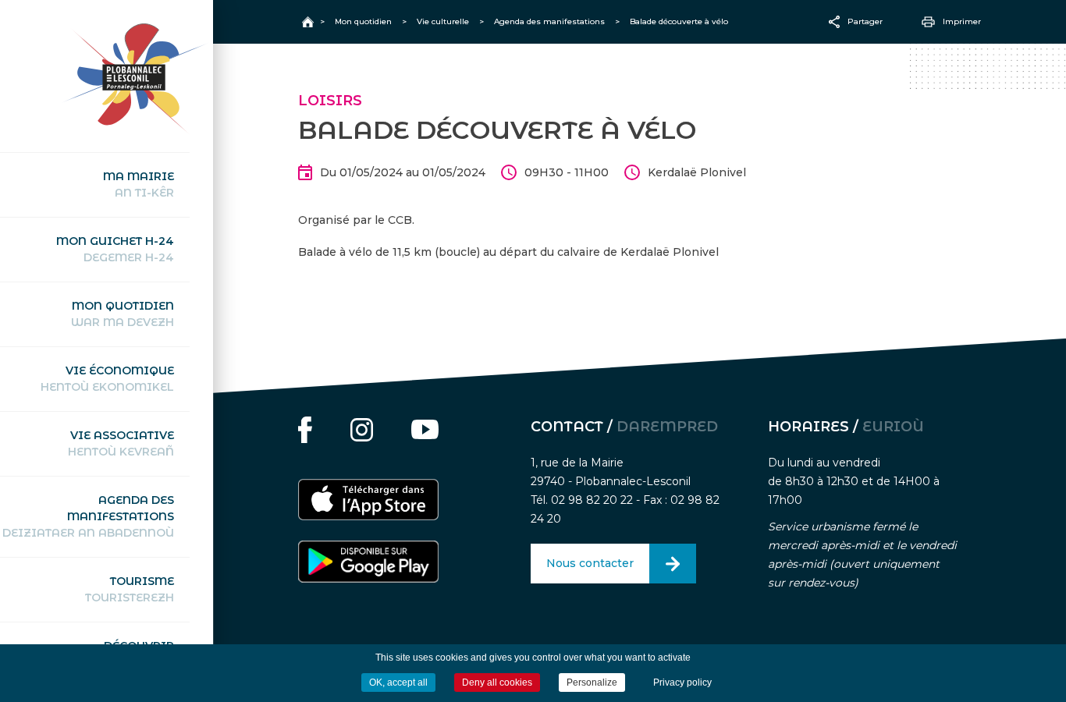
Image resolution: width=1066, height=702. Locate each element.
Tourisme (129, 589)
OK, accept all (398, 682)
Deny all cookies (497, 682)
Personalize (592, 682)
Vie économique (107, 378)
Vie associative (121, 443)
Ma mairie (138, 184)
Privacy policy (682, 682)
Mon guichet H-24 (115, 249)
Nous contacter (590, 563)
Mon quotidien (122, 314)
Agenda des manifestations (88, 516)
